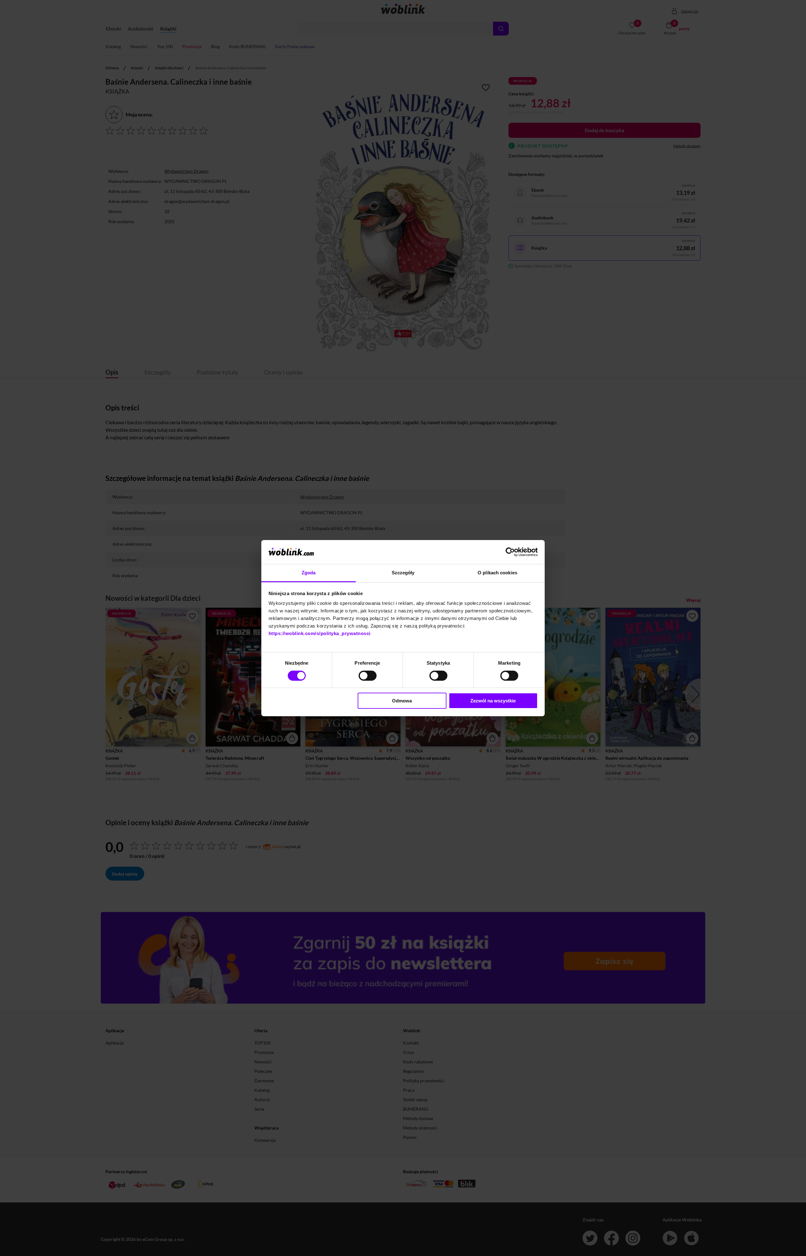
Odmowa (402, 700)
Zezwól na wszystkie (493, 700)
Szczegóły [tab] (403, 572)
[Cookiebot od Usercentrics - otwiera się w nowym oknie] (510, 552)
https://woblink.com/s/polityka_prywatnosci (320, 633)
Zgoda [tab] (309, 572)
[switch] (368, 676)
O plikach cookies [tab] (497, 572)
